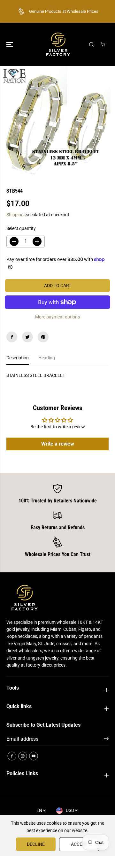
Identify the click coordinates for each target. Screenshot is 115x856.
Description (17, 357)
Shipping (15, 214)
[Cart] (103, 44)
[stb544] (57, 122)
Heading (46, 357)
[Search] (91, 44)
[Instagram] (22, 756)
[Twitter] (27, 337)
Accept (79, 844)
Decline (36, 844)
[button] (10, 44)
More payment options (57, 316)
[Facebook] (11, 337)
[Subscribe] (106, 739)
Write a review (57, 444)
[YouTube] (33, 756)
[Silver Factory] (57, 44)
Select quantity (21, 228)
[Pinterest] (43, 337)
